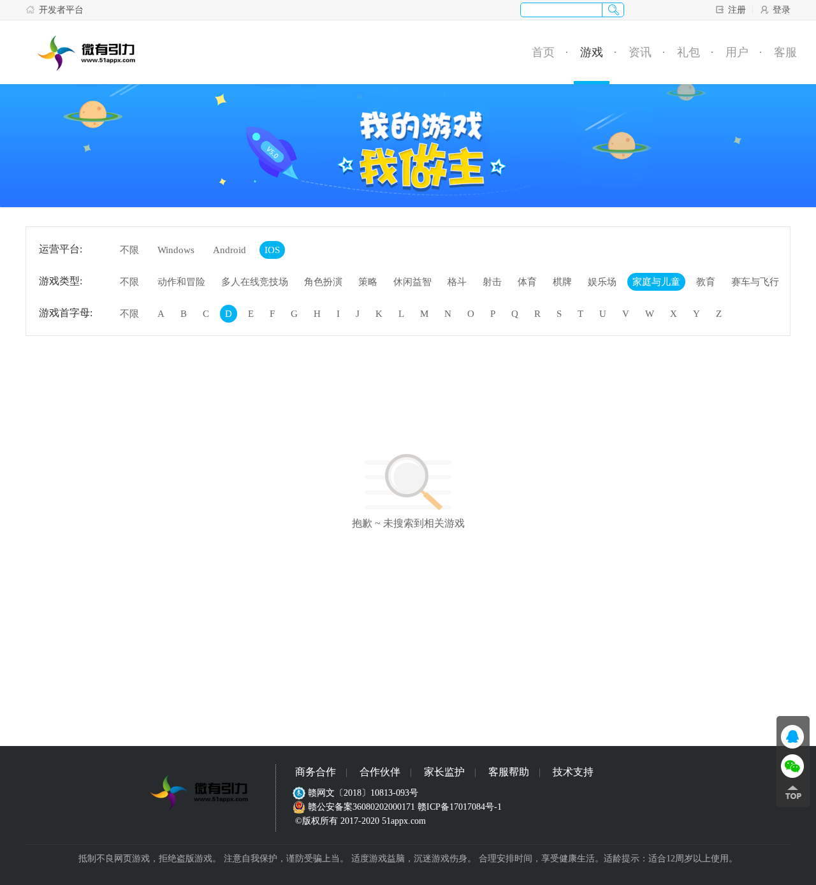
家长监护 (444, 771)
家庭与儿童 (656, 282)
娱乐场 (602, 282)
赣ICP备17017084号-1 (460, 807)
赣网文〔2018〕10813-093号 (363, 793)
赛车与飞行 (755, 282)
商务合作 (315, 771)
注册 (737, 10)
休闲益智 (412, 282)
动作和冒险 (181, 282)
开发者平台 (61, 10)
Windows (175, 250)
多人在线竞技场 (254, 282)
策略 (367, 282)
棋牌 (562, 282)
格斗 (457, 282)
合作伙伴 (380, 771)
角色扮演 (323, 282)
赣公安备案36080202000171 (361, 807)
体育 (527, 282)
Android (229, 250)
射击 (492, 282)
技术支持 (573, 771)
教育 (705, 282)
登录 (781, 10)
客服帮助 (508, 771)
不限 (129, 250)
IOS (272, 250)
